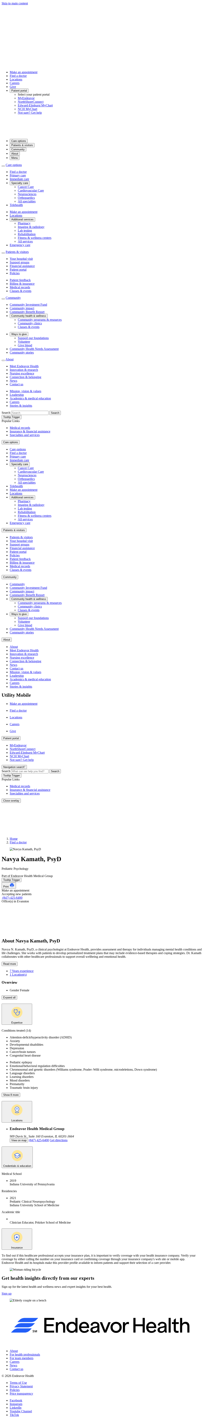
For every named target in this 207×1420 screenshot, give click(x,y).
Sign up (7, 1293)
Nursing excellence (22, 373)
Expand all (9, 997)
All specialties (27, 201)
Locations (16, 79)
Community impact (22, 308)
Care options (18, 140)
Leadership (17, 394)
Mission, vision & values (25, 391)
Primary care (18, 175)
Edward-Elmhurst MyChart (35, 105)
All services (25, 241)
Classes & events (20, 291)
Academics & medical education (30, 398)
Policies (15, 273)
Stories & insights (21, 405)
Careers (14, 83)
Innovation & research (24, 370)
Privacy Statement (21, 1386)
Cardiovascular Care (31, 190)
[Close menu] (3, 166)
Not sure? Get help (30, 112)
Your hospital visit (21, 258)
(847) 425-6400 (12, 897)
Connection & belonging (25, 377)
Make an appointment (23, 72)
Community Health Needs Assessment (34, 349)
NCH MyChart (27, 109)
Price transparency (21, 1393)
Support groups (19, 262)
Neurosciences (27, 194)
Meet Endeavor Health (24, 366)
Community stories (22, 352)
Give (13, 86)
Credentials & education (17, 1165)
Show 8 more (11, 1094)
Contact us (16, 384)
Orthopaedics (26, 197)
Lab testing (25, 230)
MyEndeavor (26, 98)
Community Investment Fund (28, 304)
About (14, 153)
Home (14, 838)
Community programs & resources (40, 319)
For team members (21, 1358)
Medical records (20, 287)
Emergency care (20, 245)
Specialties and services (25, 435)
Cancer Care (26, 187)
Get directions (59, 1140)
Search (6, 412)
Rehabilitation (27, 234)
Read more (9, 963)
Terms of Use (18, 1382)
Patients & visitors (22, 145)
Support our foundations (33, 338)
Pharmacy (24, 223)
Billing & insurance (22, 283)
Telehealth (16, 205)
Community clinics (30, 323)
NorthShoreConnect (30, 101)
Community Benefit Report (27, 312)
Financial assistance (22, 266)
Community (18, 149)
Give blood (25, 345)
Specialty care (19, 183)
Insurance (17, 1247)
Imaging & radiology (31, 227)
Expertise (16, 1022)
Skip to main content (15, 3)
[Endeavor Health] (103, 133)
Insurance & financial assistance (30, 431)
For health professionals (25, 1354)
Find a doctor (18, 75)
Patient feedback (20, 280)
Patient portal (19, 90)
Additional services (22, 219)
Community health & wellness (28, 315)
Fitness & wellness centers (34, 237)
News (13, 380)
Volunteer (24, 341)
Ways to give (19, 334)
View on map (18, 1140)
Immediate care (19, 179)
